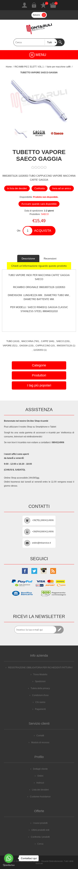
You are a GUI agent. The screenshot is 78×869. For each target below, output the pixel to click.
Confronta (39, 188)
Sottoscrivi (59, 629)
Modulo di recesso (40, 742)
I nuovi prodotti (40, 823)
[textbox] (35, 42)
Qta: (19, 230)
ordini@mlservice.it (41, 543)
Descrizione (28, 258)
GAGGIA (23, 345)
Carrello (53, 5)
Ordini (40, 776)
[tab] (28, 258)
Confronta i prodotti (40, 837)
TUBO (9, 341)
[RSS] (53, 571)
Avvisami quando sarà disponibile (39, 204)
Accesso (34, 5)
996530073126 (64, 345)
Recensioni (50, 258)
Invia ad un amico (61, 188)
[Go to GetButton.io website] (9, 865)
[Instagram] (44, 571)
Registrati (24, 5)
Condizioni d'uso (40, 695)
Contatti (40, 735)
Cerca (60, 42)
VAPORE (7, 345)
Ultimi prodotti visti (40, 830)
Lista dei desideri (43, 5)
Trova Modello (40, 674)
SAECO (45, 214)
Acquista (42, 230)
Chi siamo (40, 702)
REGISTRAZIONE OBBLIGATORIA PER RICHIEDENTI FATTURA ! (40, 667)
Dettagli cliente (40, 769)
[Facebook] (25, 571)
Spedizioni (40, 681)
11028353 (38, 350)
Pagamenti (40, 709)
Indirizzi (40, 782)
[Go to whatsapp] (8, 858)
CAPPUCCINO (43, 345)
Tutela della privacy (40, 688)
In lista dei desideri (17, 188)
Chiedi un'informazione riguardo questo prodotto (39, 265)
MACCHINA (27, 341)
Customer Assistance (40, 796)
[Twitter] (34, 571)
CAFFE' (44, 341)
